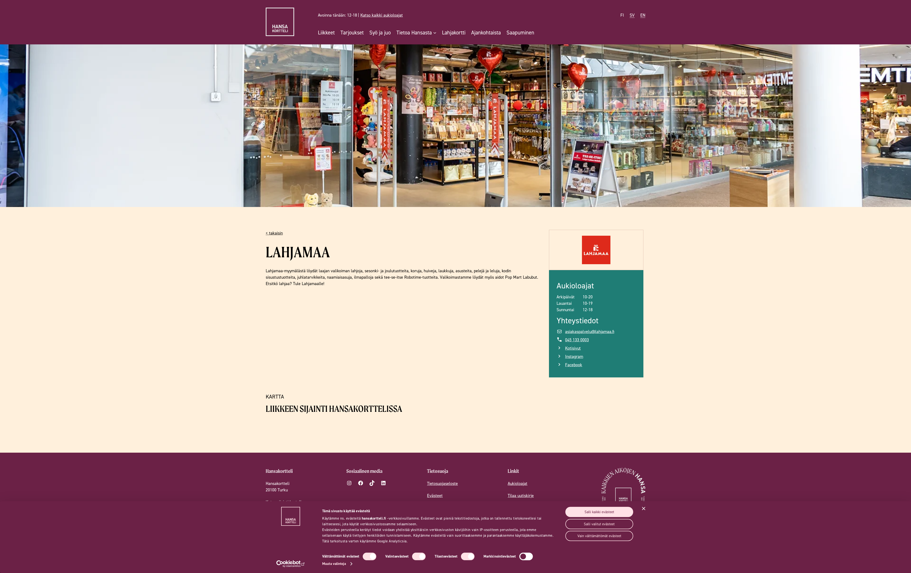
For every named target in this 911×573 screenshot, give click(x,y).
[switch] (419, 556)
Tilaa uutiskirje (521, 495)
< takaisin (274, 232)
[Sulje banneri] (643, 508)
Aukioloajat (517, 483)
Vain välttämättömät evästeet (599, 536)
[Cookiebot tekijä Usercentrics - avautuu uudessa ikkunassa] (290, 563)
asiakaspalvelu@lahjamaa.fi (589, 332)
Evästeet (435, 495)
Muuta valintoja (334, 563)
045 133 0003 (577, 340)
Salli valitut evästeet (599, 524)
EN (642, 15)
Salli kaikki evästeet (599, 512)
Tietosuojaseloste (442, 483)
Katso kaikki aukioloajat (381, 15)
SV (632, 15)
